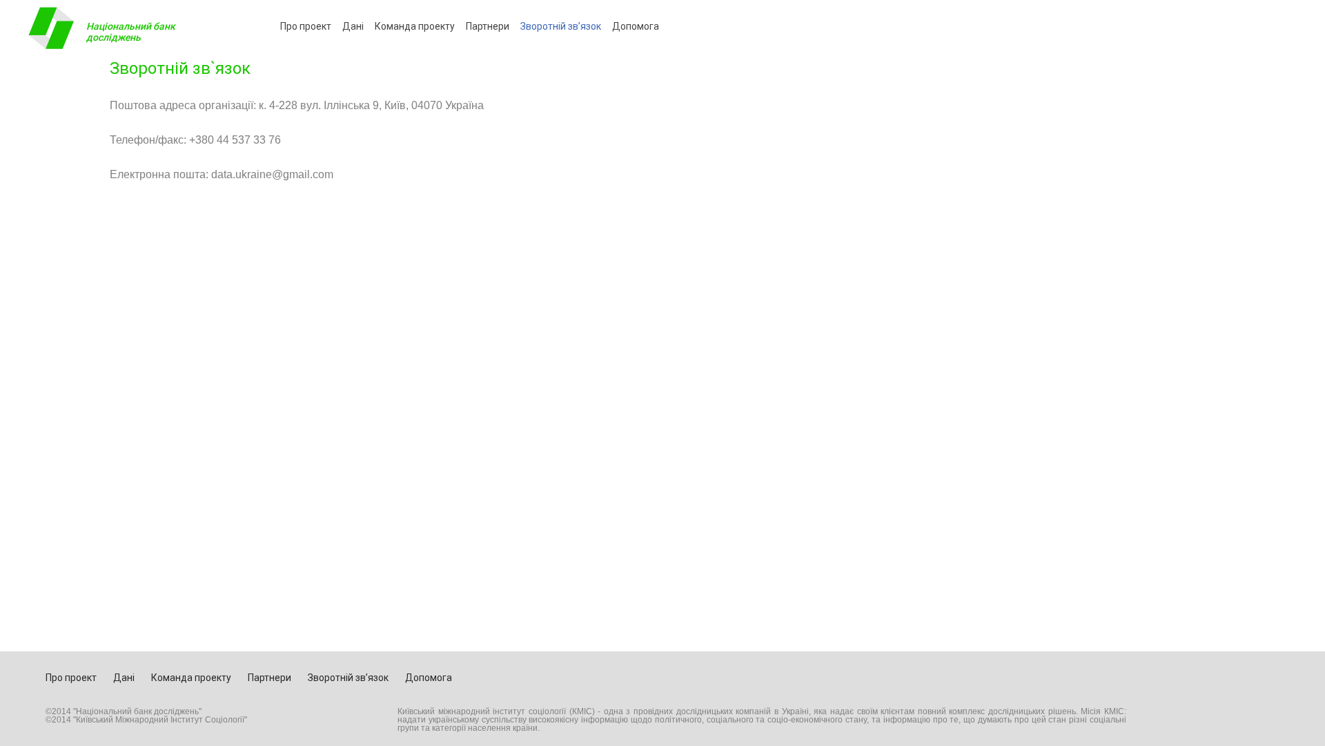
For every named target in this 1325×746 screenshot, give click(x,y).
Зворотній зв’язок (560, 26)
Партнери (487, 26)
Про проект (305, 26)
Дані (353, 26)
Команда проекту (415, 26)
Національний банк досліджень (130, 32)
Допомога (635, 26)
